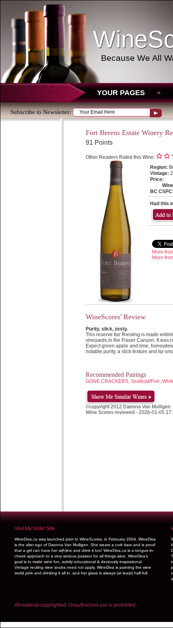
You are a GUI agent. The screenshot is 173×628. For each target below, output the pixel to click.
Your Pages (121, 93)
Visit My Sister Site (34, 528)
